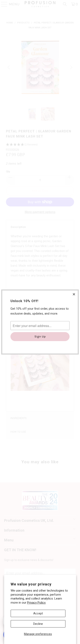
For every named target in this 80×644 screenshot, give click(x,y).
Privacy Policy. (36, 602)
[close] (74, 294)
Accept (38, 613)
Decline (38, 624)
